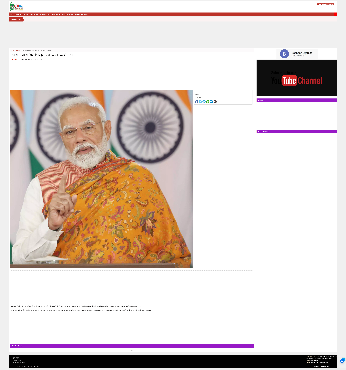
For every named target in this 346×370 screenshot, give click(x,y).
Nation (77, 14)
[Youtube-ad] (297, 78)
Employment (56, 14)
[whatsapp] (208, 101)
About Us (15, 359)
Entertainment (67, 14)
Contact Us (16, 357)
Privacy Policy (17, 360)
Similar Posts (17, 346)
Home (11, 14)
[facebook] (197, 101)
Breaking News (16, 19)
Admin (14, 59)
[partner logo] (62, 6)
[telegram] (211, 101)
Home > (13, 50)
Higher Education (21, 14)
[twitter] (200, 101)
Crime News (34, 14)
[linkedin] (204, 101)
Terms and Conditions (19, 362)
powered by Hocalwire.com (321, 366)
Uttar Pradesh (263, 131)
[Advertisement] (173, 35)
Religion (84, 14)
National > (19, 50)
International (44, 14)
